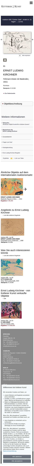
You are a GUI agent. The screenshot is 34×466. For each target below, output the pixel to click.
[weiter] (25, 189)
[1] (1, 39)
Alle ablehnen (17, 456)
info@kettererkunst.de (9, 346)
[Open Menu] (31, 2)
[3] (32, 39)
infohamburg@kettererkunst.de (12, 363)
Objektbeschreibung (13, 104)
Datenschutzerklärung (9, 451)
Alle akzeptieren (17, 461)
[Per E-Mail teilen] (10, 158)
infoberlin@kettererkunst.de (11, 379)
